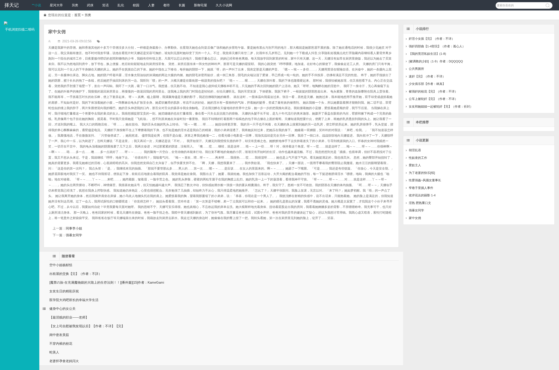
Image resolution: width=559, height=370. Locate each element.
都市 (166, 5)
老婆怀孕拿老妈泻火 (64, 361)
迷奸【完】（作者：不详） (427, 76)
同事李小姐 (74, 228)
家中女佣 (415, 218)
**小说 (36, 5)
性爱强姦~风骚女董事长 (425, 180)
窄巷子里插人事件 (421, 188)
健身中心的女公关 (62, 308)
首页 (77, 15)
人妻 (151, 5)
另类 (75, 5)
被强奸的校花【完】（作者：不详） (433, 91)
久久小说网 (224, 5)
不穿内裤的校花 (60, 343)
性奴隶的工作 (418, 157)
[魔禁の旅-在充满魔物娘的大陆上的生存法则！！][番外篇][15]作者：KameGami (106, 282)
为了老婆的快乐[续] (422, 173)
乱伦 (120, 5)
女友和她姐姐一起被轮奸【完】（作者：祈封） (441, 106)
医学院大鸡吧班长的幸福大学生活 (73, 300)
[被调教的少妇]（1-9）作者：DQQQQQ (436, 61)
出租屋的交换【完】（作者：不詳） (75, 274)
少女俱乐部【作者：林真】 (427, 84)
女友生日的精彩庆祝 (64, 291)
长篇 (182, 5)
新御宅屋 (200, 5)
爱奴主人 (415, 165)
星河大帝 (56, 5)
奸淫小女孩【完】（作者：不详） (432, 38)
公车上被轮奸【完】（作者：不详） (433, 99)
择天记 (11, 5)
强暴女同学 (74, 235)
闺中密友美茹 (59, 335)
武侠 (90, 5)
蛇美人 (54, 352)
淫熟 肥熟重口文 (420, 203)
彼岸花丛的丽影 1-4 (422, 195)
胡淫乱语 (415, 150)
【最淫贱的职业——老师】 (69, 317)
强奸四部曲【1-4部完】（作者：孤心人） (437, 46)
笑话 (105, 5)
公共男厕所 (416, 68)
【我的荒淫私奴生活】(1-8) (427, 53)
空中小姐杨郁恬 (60, 265)
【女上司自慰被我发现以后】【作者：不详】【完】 (87, 326)
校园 (136, 5)
